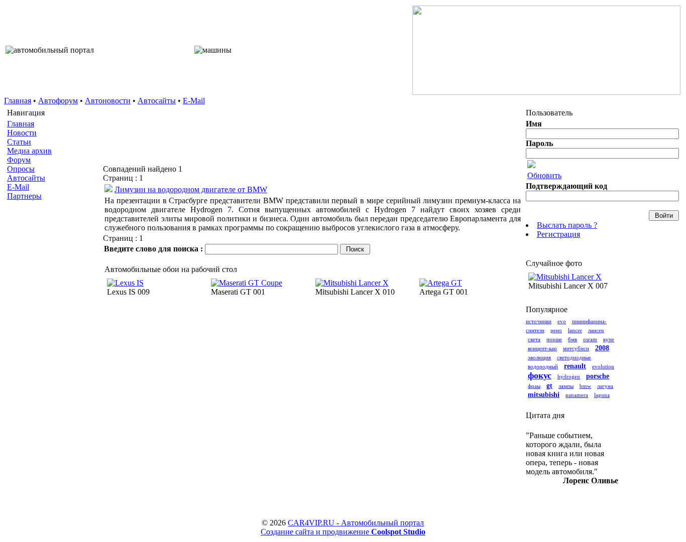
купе (608, 339)
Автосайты (157, 100)
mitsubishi (543, 394)
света (534, 339)
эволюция (539, 357)
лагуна (605, 386)
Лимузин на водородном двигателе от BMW (191, 189)
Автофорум (58, 100)
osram (590, 339)
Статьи (19, 142)
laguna (602, 395)
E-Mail (194, 100)
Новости (22, 132)
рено (556, 330)
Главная (17, 100)
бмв (572, 339)
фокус (539, 375)
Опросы (21, 169)
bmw (585, 386)
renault (575, 366)
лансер (596, 330)
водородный (543, 366)
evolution (603, 366)
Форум (19, 160)
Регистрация (558, 234)
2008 (602, 348)
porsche (597, 376)
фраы (534, 386)
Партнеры (24, 196)
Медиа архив (29, 151)
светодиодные (574, 357)
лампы (566, 386)
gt (549, 385)
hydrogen (568, 376)
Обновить (544, 175)
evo (561, 321)
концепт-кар (542, 348)
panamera (576, 395)
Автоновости (108, 100)
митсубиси (576, 348)
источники (538, 321)
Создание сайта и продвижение (343, 531)
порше (554, 339)
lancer (575, 330)
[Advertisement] (53, 363)
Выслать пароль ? (567, 225)
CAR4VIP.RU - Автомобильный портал (356, 522)
